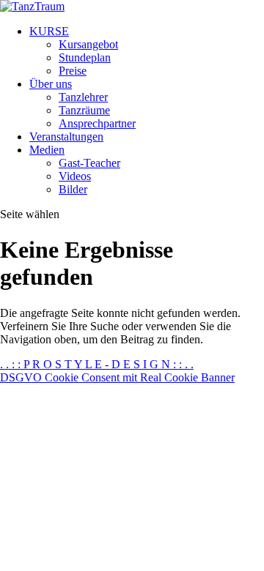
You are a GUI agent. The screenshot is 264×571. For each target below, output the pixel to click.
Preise (73, 70)
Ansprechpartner (97, 123)
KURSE (49, 31)
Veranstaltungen (66, 136)
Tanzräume (84, 110)
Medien (47, 149)
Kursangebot (88, 44)
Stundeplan (85, 57)
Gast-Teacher (89, 163)
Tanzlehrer (83, 97)
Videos (75, 176)
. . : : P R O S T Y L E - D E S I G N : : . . (97, 364)
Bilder (73, 189)
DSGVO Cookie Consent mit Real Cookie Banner (117, 377)
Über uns (50, 84)
